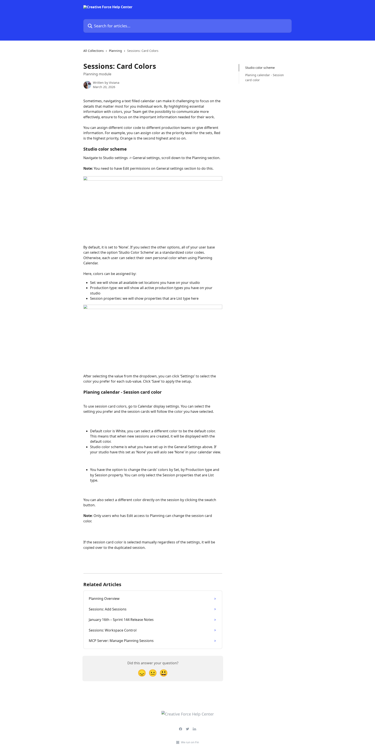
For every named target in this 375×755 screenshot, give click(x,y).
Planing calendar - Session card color (264, 77)
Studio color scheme (260, 68)
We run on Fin (190, 742)
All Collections (93, 51)
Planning (115, 51)
